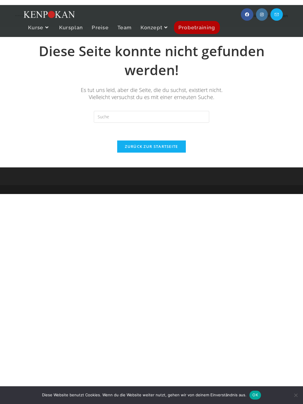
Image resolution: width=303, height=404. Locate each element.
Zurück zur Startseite (151, 146)
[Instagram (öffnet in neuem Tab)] (262, 14)
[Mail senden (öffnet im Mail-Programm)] (276, 14)
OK (255, 394)
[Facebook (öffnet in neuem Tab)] (247, 14)
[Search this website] (151, 116)
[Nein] (296, 395)
